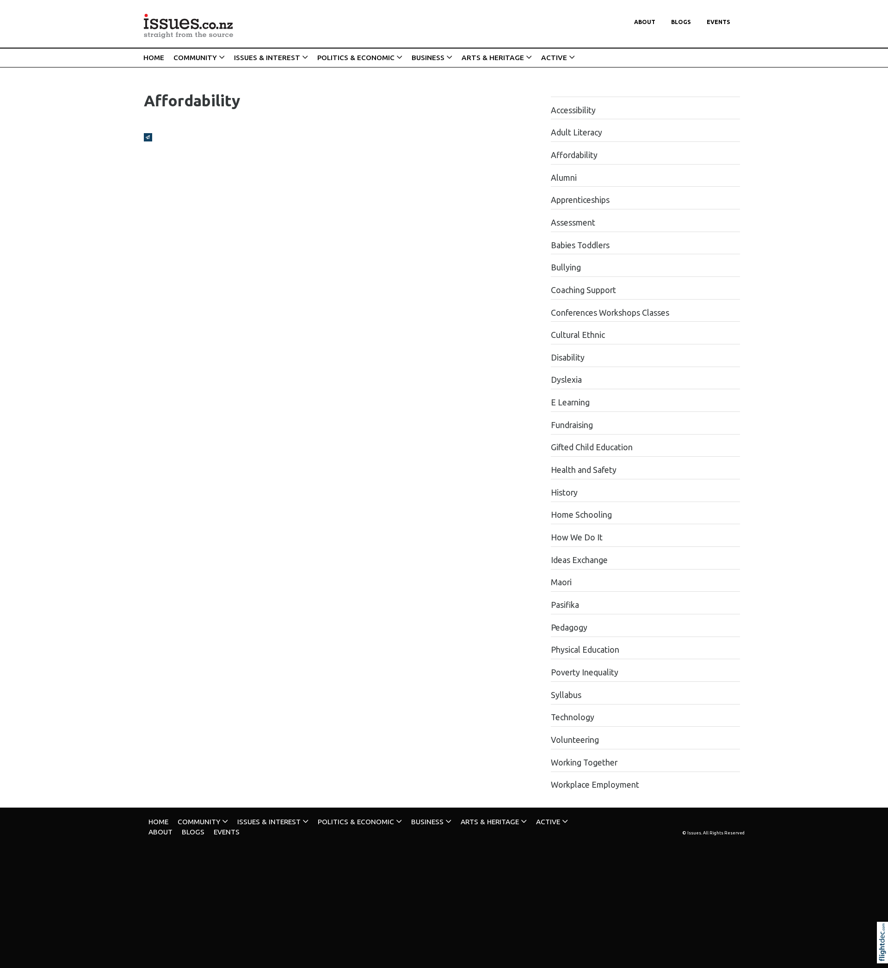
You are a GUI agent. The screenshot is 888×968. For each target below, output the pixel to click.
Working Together (584, 762)
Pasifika (565, 604)
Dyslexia (566, 379)
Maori (561, 582)
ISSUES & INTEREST (267, 57)
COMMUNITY (195, 57)
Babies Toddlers (580, 245)
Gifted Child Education (592, 447)
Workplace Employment (595, 784)
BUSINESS (428, 57)
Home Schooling (581, 514)
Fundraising (572, 425)
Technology (572, 717)
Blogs (681, 22)
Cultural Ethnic (578, 335)
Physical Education (585, 649)
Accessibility (573, 110)
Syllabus (566, 695)
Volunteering (575, 739)
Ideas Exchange (579, 560)
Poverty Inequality (584, 672)
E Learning (570, 402)
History (564, 492)
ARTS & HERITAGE (493, 57)
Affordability (574, 155)
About (644, 22)
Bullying (566, 267)
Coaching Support (583, 290)
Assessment (573, 222)
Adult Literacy (576, 132)
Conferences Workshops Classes (610, 312)
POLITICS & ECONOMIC (356, 57)
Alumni (564, 177)
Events (718, 22)
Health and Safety (584, 470)
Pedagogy (569, 627)
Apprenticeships (580, 200)
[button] (884, 955)
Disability (568, 357)
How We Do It (577, 537)
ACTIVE (554, 57)
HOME (153, 57)
